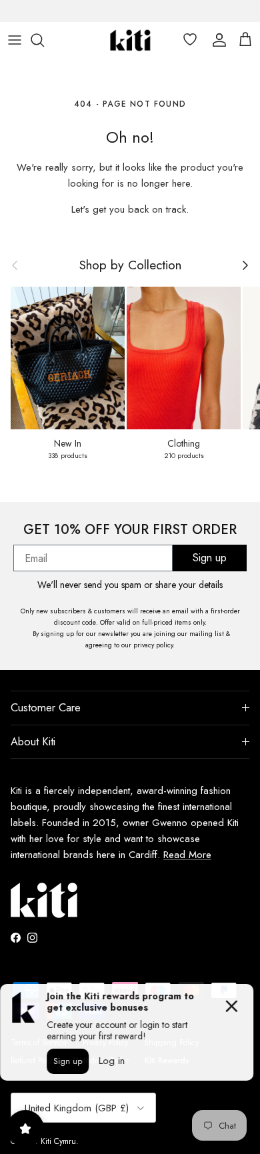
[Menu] (14, 40)
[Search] (44, 40)
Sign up (210, 557)
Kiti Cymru (58, 1141)
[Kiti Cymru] (130, 40)
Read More (187, 854)
